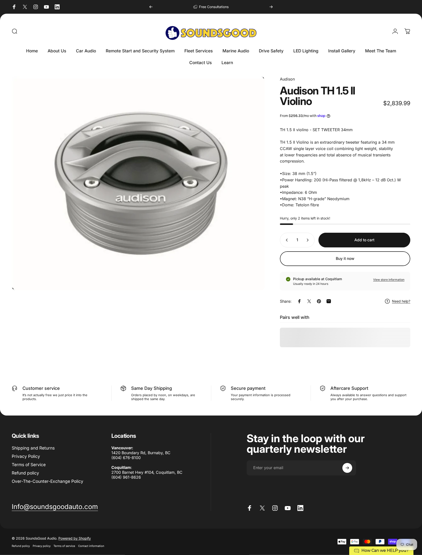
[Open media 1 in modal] (138, 183)
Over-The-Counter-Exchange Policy (47, 481)
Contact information (91, 545)
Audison (287, 79)
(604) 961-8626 (126, 477)
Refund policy (25, 472)
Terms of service (64, 545)
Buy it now (345, 258)
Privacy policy (42, 545)
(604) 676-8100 (126, 457)
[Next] (271, 7)
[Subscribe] (347, 468)
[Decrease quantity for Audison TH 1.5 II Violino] (285, 240)
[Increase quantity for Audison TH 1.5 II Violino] (308, 240)
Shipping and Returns (33, 448)
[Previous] (151, 7)
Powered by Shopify (74, 538)
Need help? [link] (401, 301)
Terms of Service (29, 464)
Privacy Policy (26, 456)
